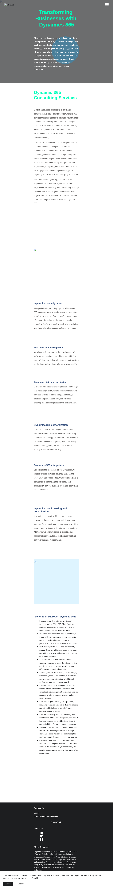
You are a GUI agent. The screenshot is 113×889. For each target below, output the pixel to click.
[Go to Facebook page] (41, 839)
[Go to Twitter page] (41, 836)
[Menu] (107, 4)
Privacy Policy (57, 822)
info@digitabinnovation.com (46, 816)
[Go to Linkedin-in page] (41, 832)
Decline (21, 884)
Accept (8, 884)
